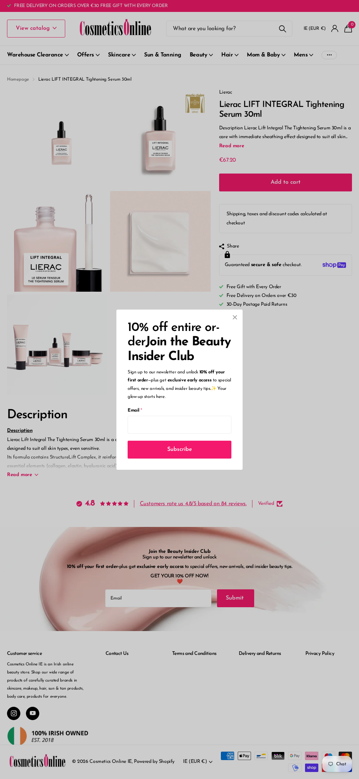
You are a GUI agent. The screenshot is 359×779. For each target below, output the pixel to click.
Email (135, 410)
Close (235, 317)
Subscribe (179, 449)
